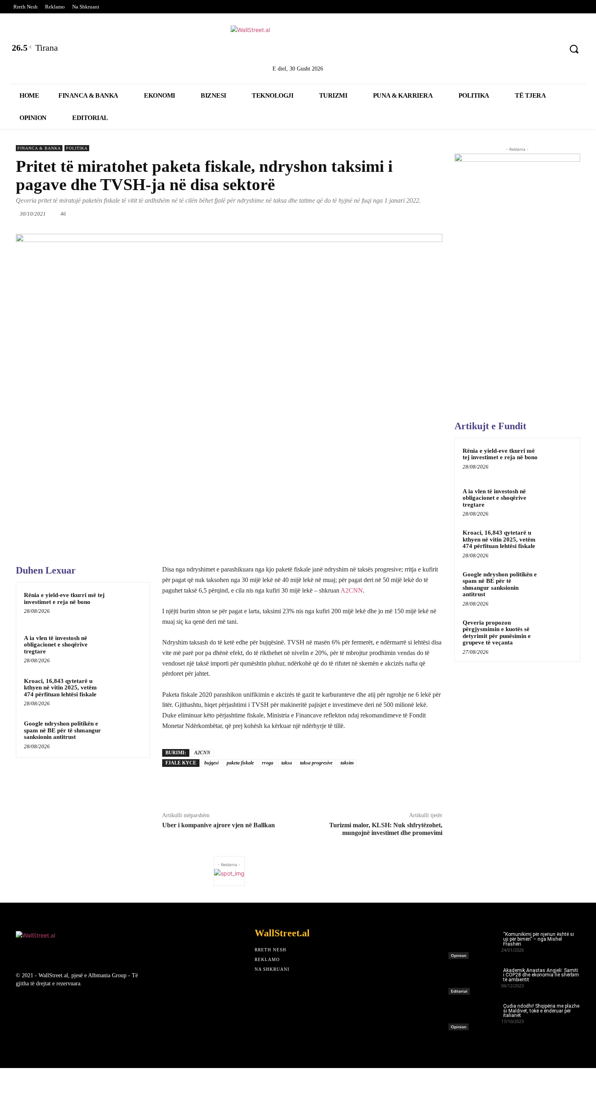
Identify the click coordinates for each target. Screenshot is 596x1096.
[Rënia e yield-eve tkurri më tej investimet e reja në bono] (126, 605)
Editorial (459, 991)
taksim (347, 763)
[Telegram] (424, 214)
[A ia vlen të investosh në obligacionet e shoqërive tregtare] (126, 648)
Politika (77, 148)
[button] (574, 49)
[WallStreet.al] (298, 44)
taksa (286, 763)
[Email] (387, 214)
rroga (267, 763)
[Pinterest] (551, 50)
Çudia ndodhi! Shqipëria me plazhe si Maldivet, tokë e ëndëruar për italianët (541, 1011)
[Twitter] (487, 50)
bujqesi (211, 763)
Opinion (458, 955)
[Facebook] (466, 50)
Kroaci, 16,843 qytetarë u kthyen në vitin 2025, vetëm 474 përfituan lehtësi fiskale (60, 688)
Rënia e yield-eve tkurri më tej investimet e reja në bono (64, 598)
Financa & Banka (39, 148)
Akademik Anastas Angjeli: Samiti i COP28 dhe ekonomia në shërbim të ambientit (541, 975)
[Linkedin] (508, 50)
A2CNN (352, 590)
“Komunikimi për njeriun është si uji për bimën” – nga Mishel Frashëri (538, 939)
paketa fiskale (240, 763)
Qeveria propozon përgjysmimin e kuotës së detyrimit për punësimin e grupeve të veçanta (497, 632)
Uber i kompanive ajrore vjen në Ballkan (218, 825)
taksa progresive (316, 763)
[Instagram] (530, 50)
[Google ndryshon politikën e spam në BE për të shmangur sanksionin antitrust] (126, 734)
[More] (443, 214)
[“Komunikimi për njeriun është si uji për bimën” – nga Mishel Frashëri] (474, 943)
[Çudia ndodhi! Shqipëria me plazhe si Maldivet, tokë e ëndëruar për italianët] (474, 1014)
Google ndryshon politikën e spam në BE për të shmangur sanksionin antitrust (62, 730)
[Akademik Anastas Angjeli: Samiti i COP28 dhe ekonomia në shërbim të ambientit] (474, 979)
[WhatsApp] (349, 214)
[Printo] (405, 214)
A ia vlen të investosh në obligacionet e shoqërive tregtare (56, 645)
